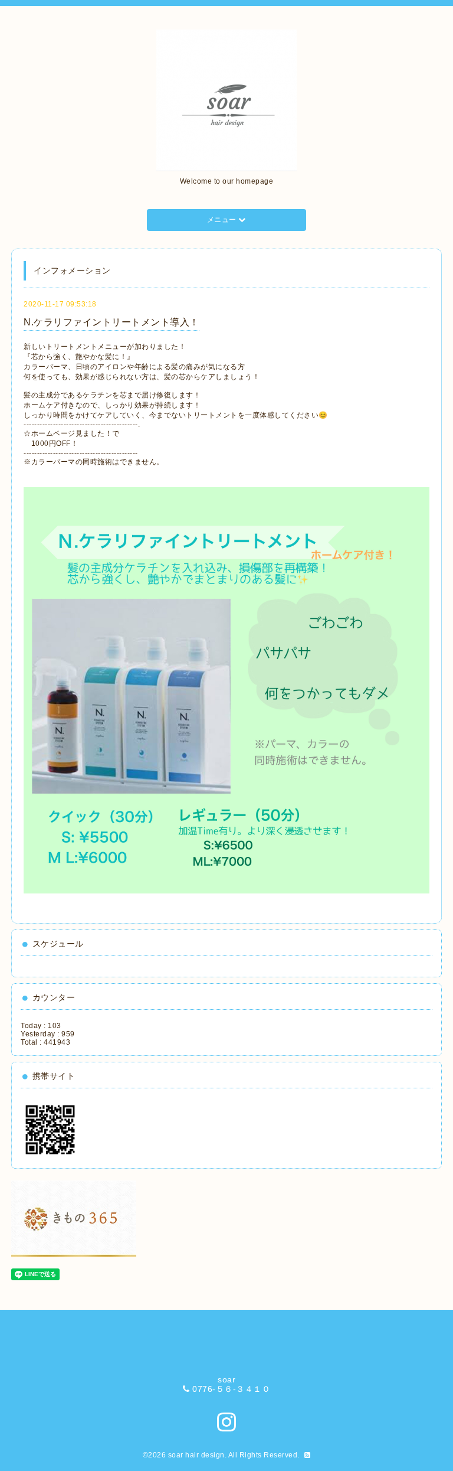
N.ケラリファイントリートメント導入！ (111, 322)
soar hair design (196, 1455)
